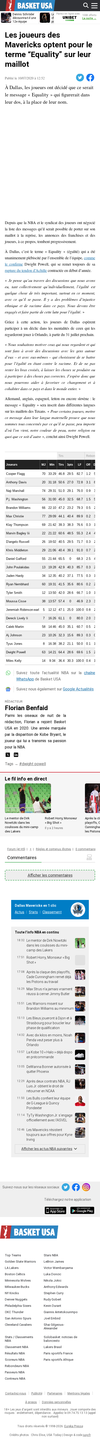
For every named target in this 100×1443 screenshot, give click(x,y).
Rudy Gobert (52, 1299)
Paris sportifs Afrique (58, 1359)
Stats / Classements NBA (19, 1338)
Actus (19, 912)
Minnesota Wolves (18, 1280)
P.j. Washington (17, 499)
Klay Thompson (17, 525)
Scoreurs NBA (15, 1359)
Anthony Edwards (56, 1287)
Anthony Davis (16, 482)
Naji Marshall (15, 491)
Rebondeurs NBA (17, 1366)
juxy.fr (87, 1435)
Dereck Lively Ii (17, 618)
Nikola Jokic (52, 1280)
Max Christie (15, 516)
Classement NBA (16, 1347)
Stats (33, 912)
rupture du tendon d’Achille (26, 270)
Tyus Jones (14, 644)
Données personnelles (56, 1402)
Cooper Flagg (15, 474)
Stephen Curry (53, 1293)
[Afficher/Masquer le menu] (94, 5)
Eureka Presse (73, 1426)
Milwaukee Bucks (17, 1287)
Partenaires (54, 1393)
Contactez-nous (15, 1393)
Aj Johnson (14, 635)
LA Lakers (12, 1268)
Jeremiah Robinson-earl (22, 610)
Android (82, 1211)
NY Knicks (12, 1293)
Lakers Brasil (53, 1347)
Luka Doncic (52, 1274)
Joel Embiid (52, 1318)
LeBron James (54, 1261)
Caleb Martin (15, 627)
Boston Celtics (15, 1274)
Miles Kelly (14, 661)
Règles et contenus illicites (53, 849)
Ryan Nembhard (17, 584)
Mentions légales (78, 1393)
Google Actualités (78, 689)
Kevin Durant (52, 1306)
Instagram (86, 1187)
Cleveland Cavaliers (18, 1324)
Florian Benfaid (26, 708)
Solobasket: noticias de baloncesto (60, 1338)
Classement (52, 912)
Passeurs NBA (15, 1372)
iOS (56, 1211)
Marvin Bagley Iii (18, 533)
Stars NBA (51, 1255)
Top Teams (13, 1255)
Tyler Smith (14, 593)
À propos (31, 1402)
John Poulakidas (17, 567)
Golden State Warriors (20, 1261)
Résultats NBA (15, 1353)
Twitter (80, 77)
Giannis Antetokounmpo (61, 1312)
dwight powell (34, 764)
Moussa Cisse (16, 601)
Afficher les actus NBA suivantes (46, 1149)
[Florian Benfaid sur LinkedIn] (16, 756)
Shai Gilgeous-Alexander (54, 1326)
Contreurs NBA (15, 1378)
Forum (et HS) (16, 849)
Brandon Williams (18, 508)
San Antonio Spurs (18, 1318)
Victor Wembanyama (58, 1268)
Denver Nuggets (16, 1299)
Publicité (36, 1393)
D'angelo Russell (17, 542)
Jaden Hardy (15, 576)
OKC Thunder (14, 1312)
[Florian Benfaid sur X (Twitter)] (8, 756)
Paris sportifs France (58, 1353)
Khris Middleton (17, 550)
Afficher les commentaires (50, 875)
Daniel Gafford (16, 559)
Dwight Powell (16, 652)
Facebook (90, 77)
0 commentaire (85, 849)
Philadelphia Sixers (18, 1306)
